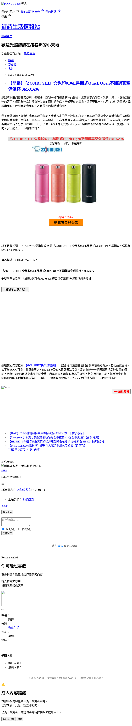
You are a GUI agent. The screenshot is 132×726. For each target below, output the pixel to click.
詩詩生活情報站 (20, 27)
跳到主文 (6, 36)
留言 (28, 489)
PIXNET (40, 678)
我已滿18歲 (8, 719)
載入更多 (7, 512)
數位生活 (29, 53)
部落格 (12, 64)
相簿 (11, 60)
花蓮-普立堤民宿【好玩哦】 (25, 449)
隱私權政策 (85, 678)
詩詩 (4, 470)
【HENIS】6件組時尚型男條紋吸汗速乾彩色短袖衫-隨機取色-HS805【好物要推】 (57, 441)
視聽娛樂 (28, 499)
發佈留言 (7, 533)
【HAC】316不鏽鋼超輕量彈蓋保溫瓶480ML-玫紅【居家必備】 (46, 433)
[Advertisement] (37, 322)
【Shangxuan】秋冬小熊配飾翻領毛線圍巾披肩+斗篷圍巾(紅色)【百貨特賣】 (54, 437)
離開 (20, 719)
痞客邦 (20, 489)
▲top (4, 505)
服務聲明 (98, 678)
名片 (11, 68)
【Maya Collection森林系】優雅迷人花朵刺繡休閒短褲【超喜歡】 (47, 445)
